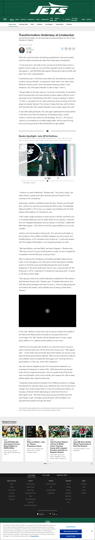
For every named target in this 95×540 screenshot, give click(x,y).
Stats (68, 502)
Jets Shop (11, 493)
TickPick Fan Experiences (30, 505)
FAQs (11, 484)
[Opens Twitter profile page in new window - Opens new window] (27, 52)
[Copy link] (73, 48)
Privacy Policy (35, 536)
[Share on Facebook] (62, 50)
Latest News (84, 484)
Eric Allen (28, 48)
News (83, 480)
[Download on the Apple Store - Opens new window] (41, 514)
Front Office (68, 493)
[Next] (58, 178)
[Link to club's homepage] (5, 19)
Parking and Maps (50, 490)
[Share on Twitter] (66, 50)
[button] (47, 311)
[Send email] (69, 50)
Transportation (51, 493)
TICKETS (30, 480)
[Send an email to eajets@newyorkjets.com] (30, 52)
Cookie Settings (70, 526)
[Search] (63, 19)
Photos (84, 490)
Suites (30, 496)
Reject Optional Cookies (71, 531)
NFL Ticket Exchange (30, 499)
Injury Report (68, 499)
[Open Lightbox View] (47, 166)
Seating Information (51, 484)
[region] (47, 531)
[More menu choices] (60, 19)
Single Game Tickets (30, 493)
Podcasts (83, 493)
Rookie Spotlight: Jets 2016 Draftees (38, 136)
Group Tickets (30, 490)
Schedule (68, 487)
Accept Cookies (70, 536)
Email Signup (11, 496)
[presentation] (92, 464)
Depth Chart (68, 496)
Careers (12, 487)
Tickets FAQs (30, 502)
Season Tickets (30, 487)
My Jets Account (30, 484)
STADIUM (51, 480)
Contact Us (11, 499)
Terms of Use (11, 490)
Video (83, 487)
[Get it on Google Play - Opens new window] (53, 515)
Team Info (68, 480)
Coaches (68, 490)
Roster (68, 484)
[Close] (92, 531)
